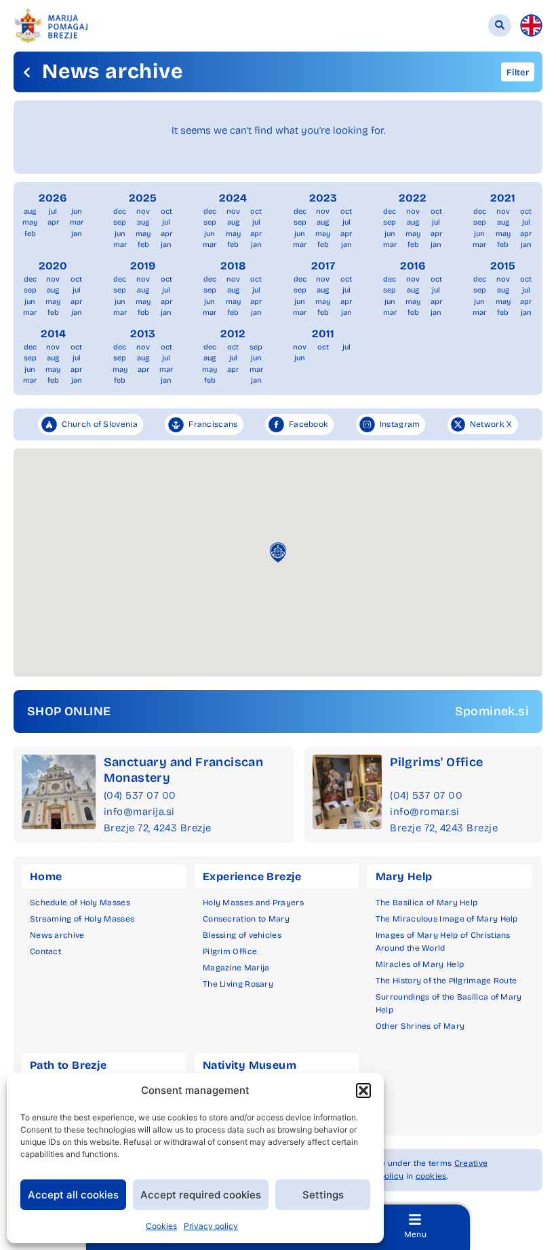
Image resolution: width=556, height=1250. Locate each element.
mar (76, 222)
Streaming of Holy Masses (82, 919)
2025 (143, 197)
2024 (233, 197)
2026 (53, 197)
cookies (431, 1176)
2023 (323, 197)
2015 (502, 265)
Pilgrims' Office (436, 762)
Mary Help (404, 876)
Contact (45, 951)
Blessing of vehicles (242, 935)
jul (53, 211)
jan (76, 233)
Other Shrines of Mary (420, 1026)
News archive (57, 935)
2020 (53, 265)
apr (53, 222)
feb (30, 233)
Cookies (161, 1226)
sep (119, 222)
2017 (323, 265)
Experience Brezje (252, 876)
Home (46, 876)
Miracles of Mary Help (420, 964)
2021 (502, 197)
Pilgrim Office (230, 951)
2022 (412, 197)
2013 (142, 333)
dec (119, 211)
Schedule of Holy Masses (80, 902)
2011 (323, 333)
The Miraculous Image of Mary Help (447, 919)
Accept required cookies (200, 1194)
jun (76, 211)
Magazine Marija (236, 967)
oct (166, 211)
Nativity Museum (249, 1065)
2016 (413, 265)
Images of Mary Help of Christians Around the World (443, 941)
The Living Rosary (238, 984)
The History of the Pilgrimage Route (446, 980)
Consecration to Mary (246, 919)
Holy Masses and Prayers (253, 902)
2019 (142, 265)
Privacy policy (211, 1226)
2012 (232, 333)
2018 (233, 265)
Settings (323, 1194)
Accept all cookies (73, 1194)
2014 (53, 333)
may (29, 222)
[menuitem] (531, 25)
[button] (363, 1090)
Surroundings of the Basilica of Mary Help (449, 1003)
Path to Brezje (68, 1065)
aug (30, 211)
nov (143, 211)
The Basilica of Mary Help (427, 902)
